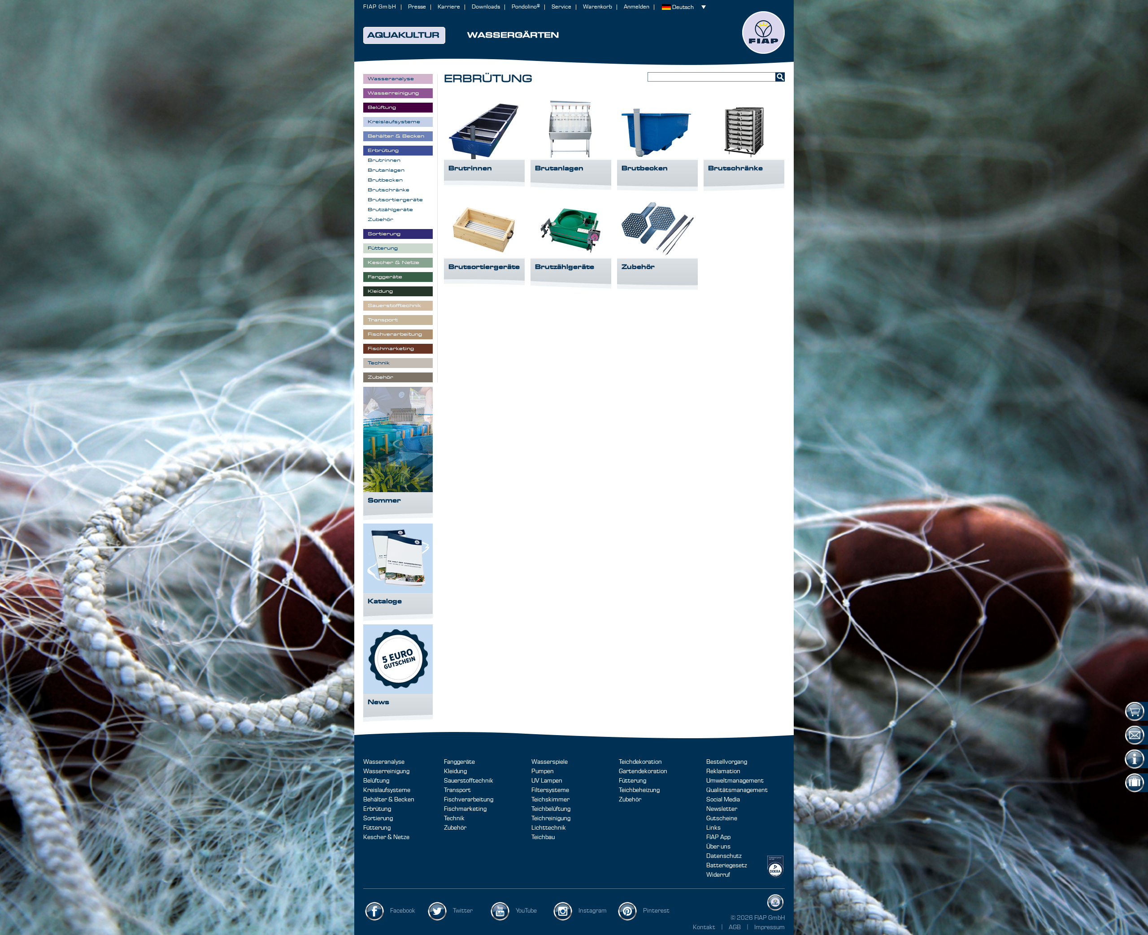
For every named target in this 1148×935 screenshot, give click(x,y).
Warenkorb (597, 7)
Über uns (718, 846)
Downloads (486, 7)
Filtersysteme (550, 790)
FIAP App (718, 837)
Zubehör (455, 827)
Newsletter (721, 809)
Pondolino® (526, 7)
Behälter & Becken (388, 799)
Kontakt (704, 927)
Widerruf (718, 875)
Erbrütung (377, 809)
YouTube (526, 910)
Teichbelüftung (550, 809)
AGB (735, 927)
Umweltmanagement (735, 780)
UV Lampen (546, 780)
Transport (457, 790)
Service (561, 7)
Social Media (723, 799)
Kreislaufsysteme (386, 790)
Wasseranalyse (383, 762)
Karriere (449, 7)
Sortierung (378, 818)
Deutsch (683, 7)
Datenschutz (724, 856)
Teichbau (543, 837)
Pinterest (656, 910)
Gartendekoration (643, 771)
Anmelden (636, 7)
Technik (454, 818)
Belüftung (376, 780)
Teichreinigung (550, 818)
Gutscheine (721, 818)
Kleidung (455, 771)
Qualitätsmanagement (737, 790)
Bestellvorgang (726, 762)
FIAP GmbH (379, 7)
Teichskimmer (550, 799)
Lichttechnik (548, 827)
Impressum (769, 927)
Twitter (463, 910)
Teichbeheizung (639, 790)
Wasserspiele (549, 762)
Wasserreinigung (386, 771)
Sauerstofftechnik (468, 780)
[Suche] (780, 77)
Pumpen (542, 771)
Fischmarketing (465, 809)
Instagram (592, 910)
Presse (417, 7)
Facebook (402, 910)
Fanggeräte (459, 762)
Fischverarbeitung (468, 799)
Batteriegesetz (726, 865)
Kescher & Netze (386, 837)
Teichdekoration (640, 762)
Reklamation (723, 771)
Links (713, 827)
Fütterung (377, 827)
